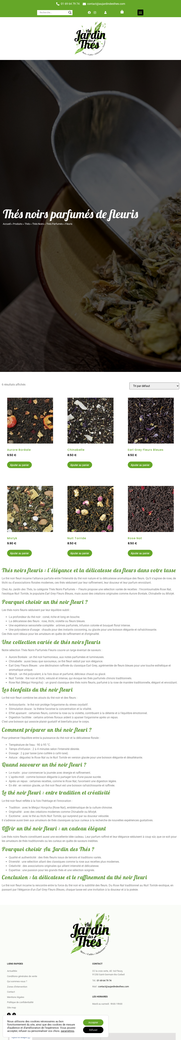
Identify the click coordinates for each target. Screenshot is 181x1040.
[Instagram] (95, 12)
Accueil (7, 223)
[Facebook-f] (9, 1014)
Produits (17, 223)
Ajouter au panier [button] (19, 465)
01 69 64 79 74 (104, 980)
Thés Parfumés (54, 223)
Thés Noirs (38, 223)
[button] (140, 12)
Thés (27, 223)
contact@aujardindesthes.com (113, 986)
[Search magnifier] (70, 12)
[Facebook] (89, 12)
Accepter (93, 1022)
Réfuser (93, 1030)
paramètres (67, 1031)
